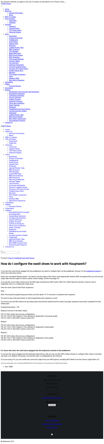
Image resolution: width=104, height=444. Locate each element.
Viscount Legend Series (17, 67)
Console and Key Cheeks (18, 111)
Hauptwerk (13, 21)
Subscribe (52, 405)
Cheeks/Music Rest (16, 71)
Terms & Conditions (52, 420)
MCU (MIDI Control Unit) (17, 119)
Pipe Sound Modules (16, 59)
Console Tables (14, 61)
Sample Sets (13, 44)
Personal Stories (15, 86)
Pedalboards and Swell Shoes (19, 109)
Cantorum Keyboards (16, 65)
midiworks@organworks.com (52, 398)
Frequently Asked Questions (52, 424)
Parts (11, 76)
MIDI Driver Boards (16, 55)
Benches (12, 73)
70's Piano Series (15, 30)
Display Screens (15, 99)
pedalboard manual (93, 271)
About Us (8, 11)
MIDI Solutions (14, 57)
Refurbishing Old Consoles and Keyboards (24, 92)
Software (12, 46)
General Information (16, 13)
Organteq (12, 23)
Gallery (7, 84)
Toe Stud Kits (13, 63)
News (11, 15)
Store (7, 34)
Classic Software (15, 98)
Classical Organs (15, 32)
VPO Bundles (13, 51)
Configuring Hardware (16, 96)
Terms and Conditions (16, 103)
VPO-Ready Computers (17, 74)
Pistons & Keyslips (16, 38)
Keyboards (13, 36)
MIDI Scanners (14, 49)
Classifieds (9, 82)
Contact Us (9, 122)
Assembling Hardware (17, 94)
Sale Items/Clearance (16, 80)
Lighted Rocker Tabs (16, 48)
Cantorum (12, 26)
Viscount (8, 24)
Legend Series (14, 28)
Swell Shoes (13, 42)
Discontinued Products (17, 121)
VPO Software (10, 19)
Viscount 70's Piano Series (18, 69)
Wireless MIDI (14, 78)
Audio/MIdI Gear (15, 53)
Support (7, 90)
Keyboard (12, 107)
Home (7, 9)
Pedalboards (13, 40)
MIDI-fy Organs (10, 17)
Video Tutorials (14, 105)
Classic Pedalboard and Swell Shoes (21, 258)
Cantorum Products (16, 101)
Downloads (9, 88)
